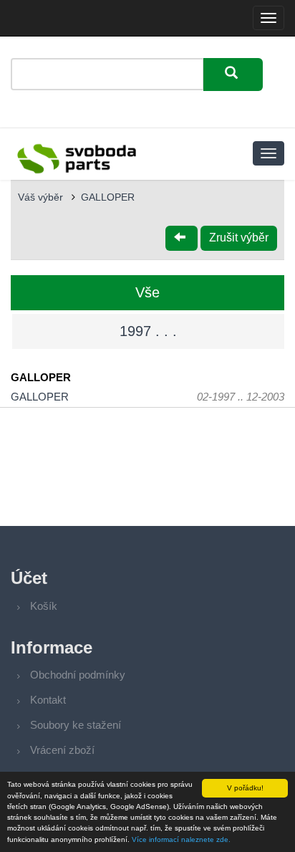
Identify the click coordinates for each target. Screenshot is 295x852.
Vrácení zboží (62, 750)
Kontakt (48, 700)
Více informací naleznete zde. (181, 839)
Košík (43, 606)
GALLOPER (108, 197)
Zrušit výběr (239, 237)
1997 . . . (148, 331)
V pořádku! (245, 788)
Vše (147, 292)
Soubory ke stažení (75, 725)
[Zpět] (181, 238)
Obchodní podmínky (77, 675)
